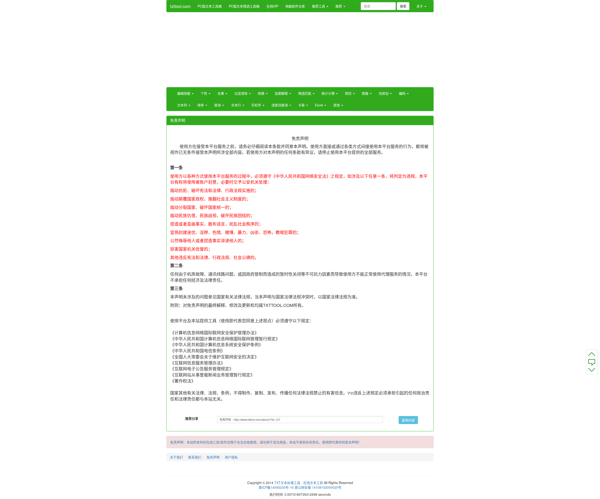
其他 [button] (337, 105)
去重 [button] (221, 93)
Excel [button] (319, 105)
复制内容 (408, 420)
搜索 (403, 6)
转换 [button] (261, 93)
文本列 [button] (182, 105)
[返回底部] (591, 370)
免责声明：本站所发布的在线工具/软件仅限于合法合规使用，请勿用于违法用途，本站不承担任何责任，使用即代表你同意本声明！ (265, 442)
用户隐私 (231, 457)
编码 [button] (402, 93)
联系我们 (194, 457)
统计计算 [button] (329, 93)
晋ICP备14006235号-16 (276, 487)
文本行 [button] (236, 105)
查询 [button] (218, 105)
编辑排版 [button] (184, 93)
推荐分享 (191, 418)
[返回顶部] (591, 353)
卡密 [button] (302, 105)
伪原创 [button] (384, 93)
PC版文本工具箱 (210, 6)
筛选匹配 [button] (305, 93)
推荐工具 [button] (319, 6)
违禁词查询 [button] (280, 105)
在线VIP (272, 6)
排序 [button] (201, 105)
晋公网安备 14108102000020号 (318, 487)
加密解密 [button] (282, 93)
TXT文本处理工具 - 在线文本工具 (298, 482)
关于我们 (176, 457)
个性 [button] (204, 93)
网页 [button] (348, 93)
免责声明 (213, 457)
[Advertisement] (300, 49)
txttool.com (180, 6)
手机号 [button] (256, 105)
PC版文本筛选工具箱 (244, 6)
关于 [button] (420, 6)
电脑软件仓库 (295, 6)
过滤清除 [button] (241, 93)
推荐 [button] (339, 6)
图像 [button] (365, 93)
